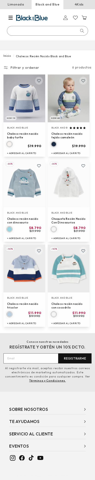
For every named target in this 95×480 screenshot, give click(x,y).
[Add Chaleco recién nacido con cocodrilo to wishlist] (83, 251)
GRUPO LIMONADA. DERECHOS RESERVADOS (49, 476)
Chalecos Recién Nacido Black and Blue (43, 56)
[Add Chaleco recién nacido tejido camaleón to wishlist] (83, 81)
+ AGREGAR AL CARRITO (21, 153)
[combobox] (47, 30)
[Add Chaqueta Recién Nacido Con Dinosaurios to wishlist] (83, 166)
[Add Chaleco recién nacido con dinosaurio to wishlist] (39, 166)
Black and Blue (47, 4)
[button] (10, 18)
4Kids (79, 4)
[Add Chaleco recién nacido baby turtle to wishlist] (39, 81)
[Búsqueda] (82, 30)
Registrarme (75, 358)
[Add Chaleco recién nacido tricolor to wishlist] (39, 251)
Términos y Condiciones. (47, 380)
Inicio (7, 55)
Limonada (16, 4)
